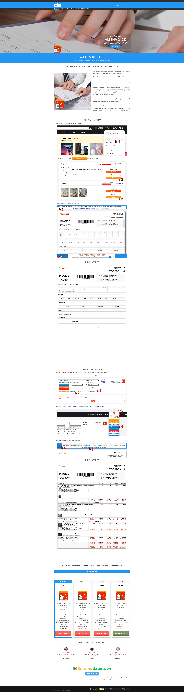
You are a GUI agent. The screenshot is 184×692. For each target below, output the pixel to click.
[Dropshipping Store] (57, 5)
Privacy (60, 687)
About (74, 687)
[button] (123, 1)
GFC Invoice (62, 8)
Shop (75, 8)
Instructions (69, 8)
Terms (55, 687)
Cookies (65, 687)
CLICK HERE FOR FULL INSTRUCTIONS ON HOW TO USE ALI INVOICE (92, 565)
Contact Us (111, 1)
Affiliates (117, 1)
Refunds (70, 687)
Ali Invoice (56, 8)
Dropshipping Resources (83, 8)
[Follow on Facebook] (127, 1)
